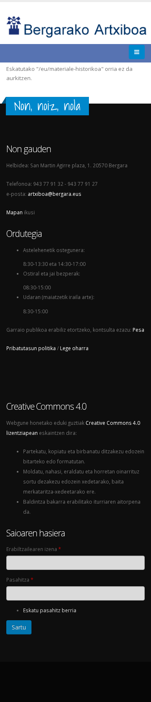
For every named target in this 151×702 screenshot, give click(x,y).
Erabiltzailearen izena (33, 549)
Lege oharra (74, 348)
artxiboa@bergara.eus (54, 193)
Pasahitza (19, 579)
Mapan (14, 212)
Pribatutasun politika (31, 348)
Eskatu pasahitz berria (49, 610)
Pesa (138, 329)
